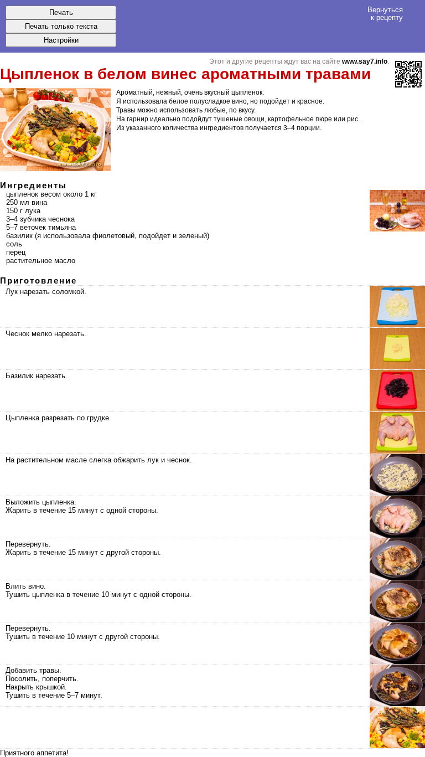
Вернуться (385, 13)
